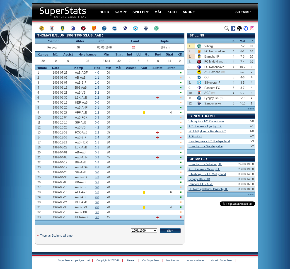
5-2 (97, 92)
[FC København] (75, 28)
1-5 (97, 87)
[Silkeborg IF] (137, 28)
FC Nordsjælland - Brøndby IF (208, 189)
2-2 (97, 97)
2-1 (97, 167)
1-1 (97, 77)
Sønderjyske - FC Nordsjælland (209, 141)
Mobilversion (173, 260)
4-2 (97, 127)
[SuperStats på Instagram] (252, 28)
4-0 (97, 72)
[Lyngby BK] (106, 28)
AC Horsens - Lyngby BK (205, 126)
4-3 (97, 177)
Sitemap (130, 260)
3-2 (97, 157)
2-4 (97, 137)
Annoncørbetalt (195, 260)
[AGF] (54, 28)
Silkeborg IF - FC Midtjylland (207, 174)
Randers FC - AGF (200, 184)
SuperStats (64, 12)
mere (251, 108)
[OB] (116, 28)
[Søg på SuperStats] (227, 28)
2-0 (97, 197)
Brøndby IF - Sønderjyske (205, 146)
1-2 (97, 112)
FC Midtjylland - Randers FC (207, 131)
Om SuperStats (150, 260)
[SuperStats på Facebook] (233, 28)
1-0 (97, 82)
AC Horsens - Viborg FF (204, 169)
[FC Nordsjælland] (96, 28)
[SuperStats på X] (239, 28)
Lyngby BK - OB (199, 179)
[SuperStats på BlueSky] (246, 28)
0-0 (97, 102)
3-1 (97, 107)
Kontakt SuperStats (221, 260)
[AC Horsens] (43, 28)
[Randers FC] (127, 28)
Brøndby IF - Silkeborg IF (205, 164)
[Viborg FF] (158, 28)
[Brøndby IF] (64, 28)
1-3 (97, 192)
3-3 (97, 117)
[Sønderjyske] (148, 28)
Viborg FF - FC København (206, 121)
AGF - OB (195, 136)
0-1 (97, 152)
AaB (97, 35)
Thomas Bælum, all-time (56, 235)
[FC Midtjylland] (85, 28)
